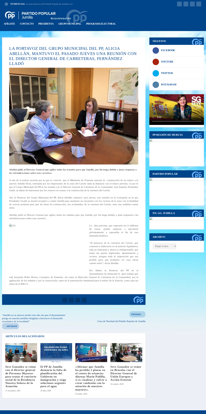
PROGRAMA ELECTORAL (101, 24)
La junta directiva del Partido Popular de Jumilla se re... (50, 4)
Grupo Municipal (69, 24)
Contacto (26, 24)
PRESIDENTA (46, 24)
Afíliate (9, 24)
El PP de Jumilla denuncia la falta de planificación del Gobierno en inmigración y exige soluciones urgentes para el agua (53, 376)
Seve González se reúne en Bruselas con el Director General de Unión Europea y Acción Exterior (125, 373)
